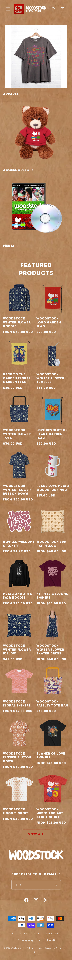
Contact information (47, 940)
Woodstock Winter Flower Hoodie (17, 322)
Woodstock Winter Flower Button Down (17, 489)
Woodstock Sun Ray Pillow (51, 544)
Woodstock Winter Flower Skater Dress (50, 649)
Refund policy (34, 933)
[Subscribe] (56, 884)
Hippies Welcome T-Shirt (52, 596)
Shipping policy (25, 940)
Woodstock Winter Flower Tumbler (50, 378)
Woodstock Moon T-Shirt (15, 811)
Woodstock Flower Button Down (17, 757)
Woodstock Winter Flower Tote (17, 434)
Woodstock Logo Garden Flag (48, 322)
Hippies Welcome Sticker (19, 544)
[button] (8, 9)
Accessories (16, 170)
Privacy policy (18, 933)
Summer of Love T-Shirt (50, 755)
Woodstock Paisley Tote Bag (52, 703)
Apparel (11, 94)
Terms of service (52, 933)
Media (9, 246)
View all (36, 834)
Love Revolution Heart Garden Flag (52, 434)
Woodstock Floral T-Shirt (17, 703)
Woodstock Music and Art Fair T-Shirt (49, 813)
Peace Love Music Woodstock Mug (52, 488)
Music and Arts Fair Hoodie (17, 596)
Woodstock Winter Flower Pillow (17, 649)
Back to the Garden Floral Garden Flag (17, 378)
